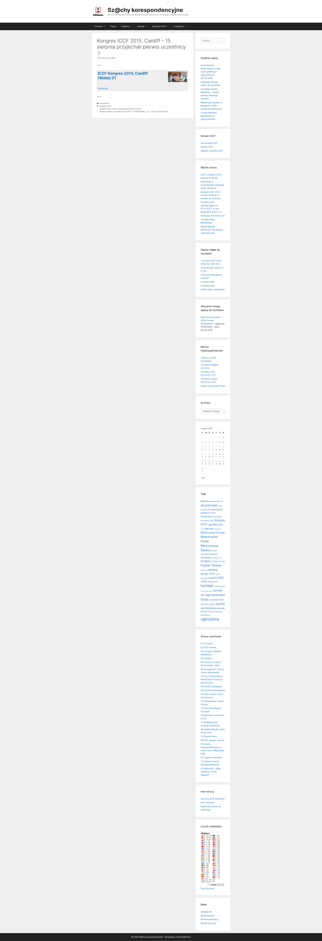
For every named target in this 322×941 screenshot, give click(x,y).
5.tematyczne (207, 285)
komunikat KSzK (207, 521)
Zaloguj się (206, 911)
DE (221, 501)
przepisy (206, 561)
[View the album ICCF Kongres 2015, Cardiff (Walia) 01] (177, 82)
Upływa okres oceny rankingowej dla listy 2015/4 (120, 109)
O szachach (178, 26)
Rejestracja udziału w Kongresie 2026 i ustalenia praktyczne (211, 105)
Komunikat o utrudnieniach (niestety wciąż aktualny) (212, 184)
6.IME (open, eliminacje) (213, 289)
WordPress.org (208, 923)
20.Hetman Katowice (211, 757)
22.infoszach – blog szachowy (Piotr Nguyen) (210, 771)
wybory (212, 604)
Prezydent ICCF (217, 558)
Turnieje (141, 26)
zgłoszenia (210, 619)
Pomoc (113, 26)
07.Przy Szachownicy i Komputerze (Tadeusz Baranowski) (212, 679)
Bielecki (205, 501)
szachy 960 (216, 577)
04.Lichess (206, 658)
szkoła (204, 581)
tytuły (205, 599)
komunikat (217, 516)
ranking (212, 569)
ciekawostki (215, 501)
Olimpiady (206, 557)
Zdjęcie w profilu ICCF (212, 151)
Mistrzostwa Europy (213, 532)
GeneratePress (184, 937)
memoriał (217, 529)
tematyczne (213, 581)
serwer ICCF (208, 573)
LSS (202, 529)
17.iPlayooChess (209, 736)
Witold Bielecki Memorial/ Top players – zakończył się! (213, 229)
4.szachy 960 (207, 282)
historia (204, 510)
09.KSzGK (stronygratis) (213, 690)
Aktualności (104, 103)
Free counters (208, 888)
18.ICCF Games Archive (212, 740)
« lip (203, 477)
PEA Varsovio (207, 802)
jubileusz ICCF (208, 513)
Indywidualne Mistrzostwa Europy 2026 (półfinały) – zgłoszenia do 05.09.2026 (210, 71)
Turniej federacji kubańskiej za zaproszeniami (209, 115)
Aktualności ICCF (209, 143)
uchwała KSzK (216, 599)
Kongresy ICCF (159, 26)
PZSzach (204, 570)
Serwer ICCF (207, 147)
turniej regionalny (207, 591)
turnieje (207, 585)
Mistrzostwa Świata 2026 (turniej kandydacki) (210, 320)
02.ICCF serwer (208, 647)
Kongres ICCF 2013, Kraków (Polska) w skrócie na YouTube (210, 195)
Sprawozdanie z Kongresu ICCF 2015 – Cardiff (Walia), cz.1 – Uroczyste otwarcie (134, 111)
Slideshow (103, 88)
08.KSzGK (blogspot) (211, 686)
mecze (208, 528)
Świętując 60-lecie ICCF (213, 215)
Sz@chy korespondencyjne (145, 9)
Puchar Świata (211, 565)
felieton (220, 506)
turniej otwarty (219, 586)
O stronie (98, 26)
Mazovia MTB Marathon (213, 799)
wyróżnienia (208, 608)
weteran (204, 604)
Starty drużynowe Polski (213, 386)
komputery (206, 516)
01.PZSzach (206, 643)
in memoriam (215, 509)
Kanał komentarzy (210, 919)
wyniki (220, 604)
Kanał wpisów (208, 915)
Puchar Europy (218, 561)
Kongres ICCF (105, 106)
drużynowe (209, 505)
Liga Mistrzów (215, 524)
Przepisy (125, 26)
